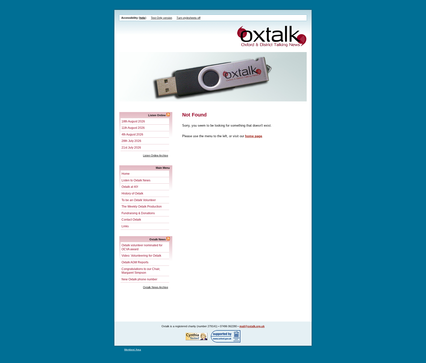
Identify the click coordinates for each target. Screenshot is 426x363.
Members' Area (132, 349)
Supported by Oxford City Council (225, 336)
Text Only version (161, 17)
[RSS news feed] (168, 239)
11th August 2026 (133, 127)
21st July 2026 (131, 147)
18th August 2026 (133, 121)
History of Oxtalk (132, 193)
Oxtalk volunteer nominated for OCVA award (142, 247)
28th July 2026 (131, 140)
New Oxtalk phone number (139, 279)
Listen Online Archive (155, 155)
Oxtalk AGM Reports (135, 262)
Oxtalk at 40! (130, 186)
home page (253, 136)
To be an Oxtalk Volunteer (139, 200)
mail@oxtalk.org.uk (252, 326)
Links (125, 226)
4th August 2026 (132, 134)
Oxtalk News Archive (155, 287)
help (142, 17)
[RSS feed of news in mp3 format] (168, 115)
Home (126, 173)
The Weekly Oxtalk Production (142, 206)
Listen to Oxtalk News (136, 180)
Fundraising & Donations (138, 213)
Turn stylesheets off (188, 17)
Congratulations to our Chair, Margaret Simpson (141, 270)
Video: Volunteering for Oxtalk (141, 255)
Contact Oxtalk (131, 219)
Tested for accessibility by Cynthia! (196, 336)
